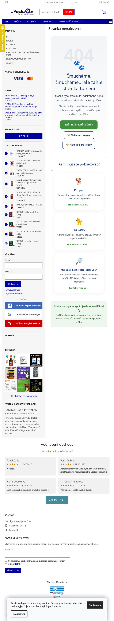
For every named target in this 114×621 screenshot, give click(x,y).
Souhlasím (95, 604)
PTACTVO (11, 48)
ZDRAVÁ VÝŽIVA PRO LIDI (18, 59)
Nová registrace (12, 289)
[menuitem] (6, 21)
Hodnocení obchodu (57, 444)
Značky (9, 62)
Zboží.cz (51, 582)
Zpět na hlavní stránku (79, 124)
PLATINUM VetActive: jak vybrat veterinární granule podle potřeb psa (21, 105)
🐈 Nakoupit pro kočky (79, 145)
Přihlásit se (13, 284)
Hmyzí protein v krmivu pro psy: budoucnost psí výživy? (19, 97)
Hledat (68, 12)
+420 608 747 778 (17, 525)
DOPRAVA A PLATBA (54, 2)
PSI (7, 36)
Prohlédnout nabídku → (79, 205)
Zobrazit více (57, 499)
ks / (23, 136)
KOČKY (9, 40)
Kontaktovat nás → (79, 288)
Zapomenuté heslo (14, 293)
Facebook (14, 530)
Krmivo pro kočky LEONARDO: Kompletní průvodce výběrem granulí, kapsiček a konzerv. (23, 115)
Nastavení (19, 613)
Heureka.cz (61, 582)
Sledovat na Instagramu (25, 395)
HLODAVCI (11, 44)
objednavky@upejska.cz (21, 521)
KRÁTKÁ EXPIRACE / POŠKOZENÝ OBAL (22, 53)
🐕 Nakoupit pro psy (78, 135)
